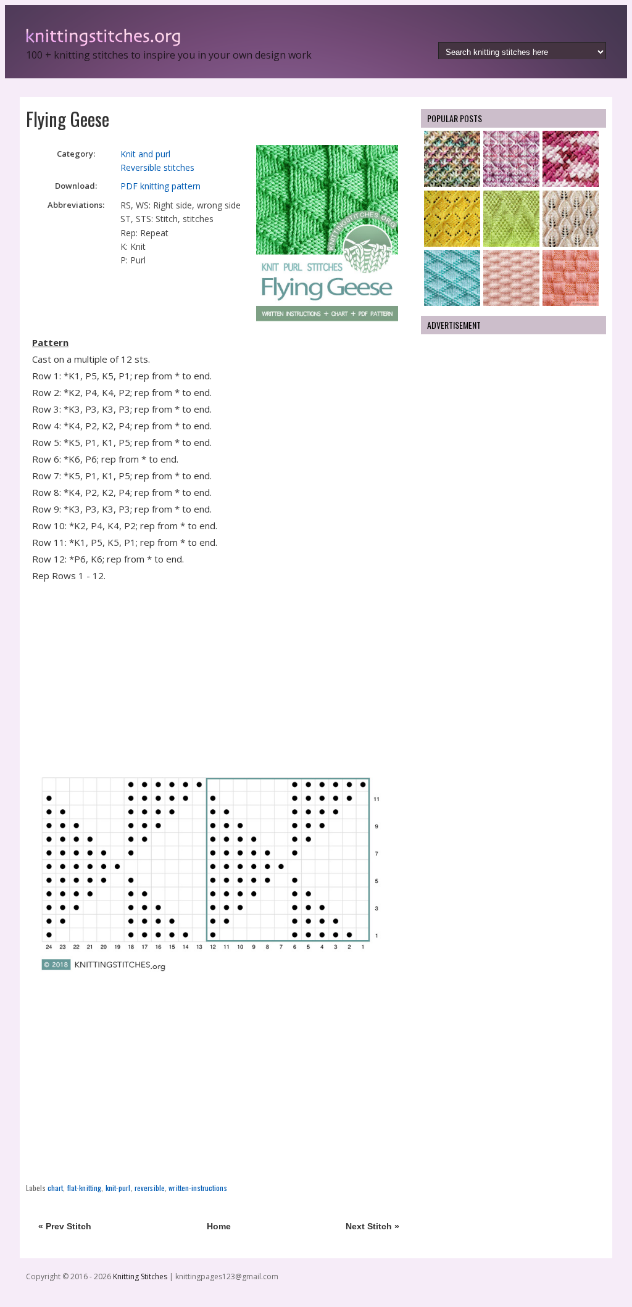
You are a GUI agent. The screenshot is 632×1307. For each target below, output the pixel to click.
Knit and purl (145, 154)
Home (219, 1226)
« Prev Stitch (64, 1226)
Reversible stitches (157, 167)
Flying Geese (67, 119)
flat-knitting (84, 1187)
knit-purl (118, 1187)
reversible (150, 1187)
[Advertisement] (218, 673)
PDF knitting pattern (160, 186)
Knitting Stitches (141, 1276)
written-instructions (197, 1187)
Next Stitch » (372, 1226)
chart (56, 1187)
